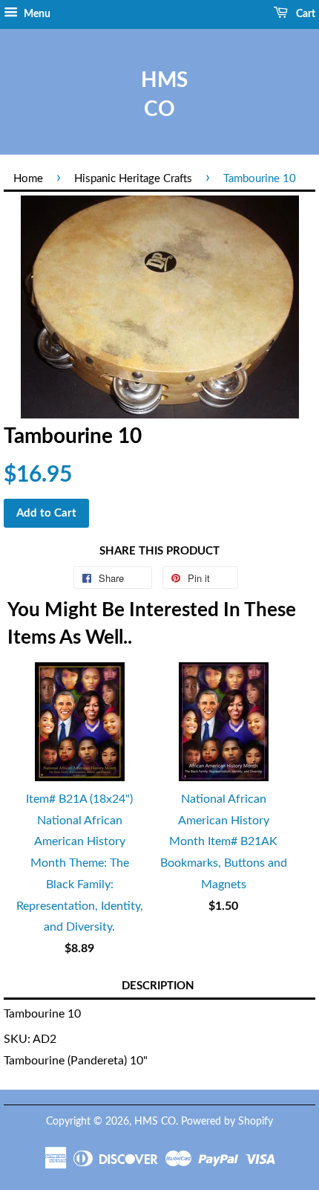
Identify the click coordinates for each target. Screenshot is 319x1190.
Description (158, 986)
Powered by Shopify (227, 1121)
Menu (36, 14)
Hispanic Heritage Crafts (133, 178)
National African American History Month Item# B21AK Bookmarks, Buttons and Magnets (223, 841)
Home (28, 178)
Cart (304, 14)
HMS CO (159, 95)
